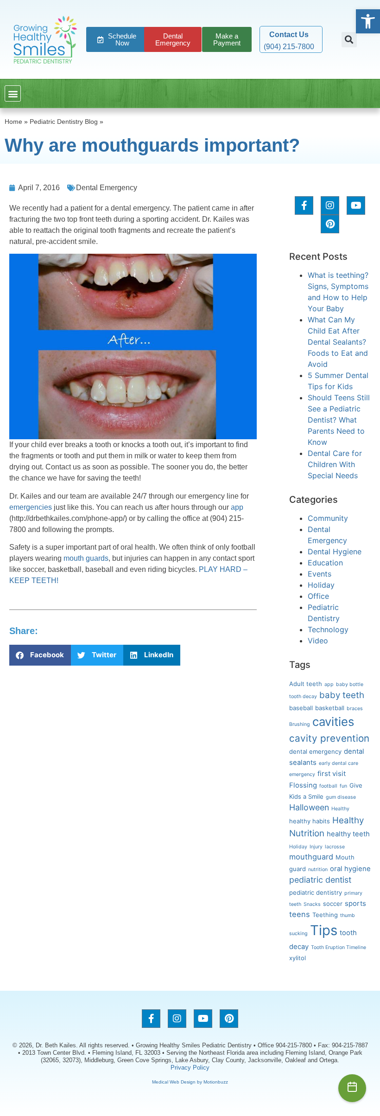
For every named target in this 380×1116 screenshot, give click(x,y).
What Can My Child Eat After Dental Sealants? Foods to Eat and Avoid (338, 342)
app (237, 507)
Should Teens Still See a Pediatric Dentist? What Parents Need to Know (339, 420)
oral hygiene (350, 869)
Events (319, 573)
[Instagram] (330, 205)
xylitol (297, 958)
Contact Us (289, 34)
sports (355, 903)
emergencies (30, 507)
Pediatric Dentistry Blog (64, 121)
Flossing (303, 785)
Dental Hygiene (334, 551)
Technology (328, 629)
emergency (302, 774)
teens (299, 914)
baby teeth (341, 695)
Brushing (299, 724)
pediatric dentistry (315, 892)
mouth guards (85, 558)
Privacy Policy (190, 1067)
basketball (329, 708)
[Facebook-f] (304, 205)
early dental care (338, 763)
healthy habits (309, 821)
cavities (333, 721)
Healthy (340, 809)
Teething (325, 914)
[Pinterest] (330, 224)
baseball (301, 708)
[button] (368, 21)
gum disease (341, 797)
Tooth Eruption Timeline (338, 947)
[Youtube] (356, 205)
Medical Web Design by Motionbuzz (190, 1081)
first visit (331, 774)
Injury (316, 847)
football (328, 786)
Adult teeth (305, 683)
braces (355, 709)
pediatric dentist (320, 880)
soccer (332, 903)
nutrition (318, 869)
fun (343, 786)
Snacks (312, 904)
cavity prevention (329, 738)
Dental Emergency (106, 188)
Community (328, 518)
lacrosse (335, 847)
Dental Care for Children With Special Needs (335, 464)
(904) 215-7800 (289, 47)
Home (13, 121)
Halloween (309, 807)
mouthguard (311, 856)
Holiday (321, 585)
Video (318, 640)
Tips (323, 930)
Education (325, 562)
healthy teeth (348, 834)
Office (318, 596)
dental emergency (315, 751)
